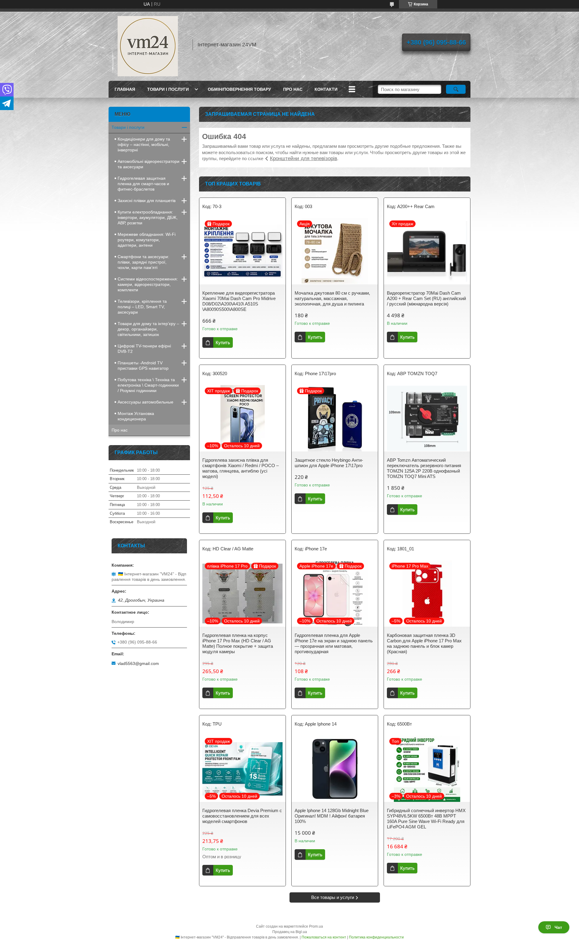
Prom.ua (316, 926)
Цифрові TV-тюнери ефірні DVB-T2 (144, 348)
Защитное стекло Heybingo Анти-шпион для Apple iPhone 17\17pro (329, 462)
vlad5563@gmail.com (138, 663)
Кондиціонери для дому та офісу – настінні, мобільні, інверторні (144, 144)
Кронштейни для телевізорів (303, 158)
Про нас (292, 89)
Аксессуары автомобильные (145, 402)
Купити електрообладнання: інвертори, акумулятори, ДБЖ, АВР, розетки (148, 217)
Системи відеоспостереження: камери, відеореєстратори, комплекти (148, 284)
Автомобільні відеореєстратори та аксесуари (148, 164)
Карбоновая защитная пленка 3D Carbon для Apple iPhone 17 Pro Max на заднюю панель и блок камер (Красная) (424, 643)
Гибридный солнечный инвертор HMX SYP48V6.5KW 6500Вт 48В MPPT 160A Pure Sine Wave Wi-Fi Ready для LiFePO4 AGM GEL (426, 818)
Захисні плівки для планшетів (147, 200)
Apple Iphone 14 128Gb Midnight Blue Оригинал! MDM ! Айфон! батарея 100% (332, 816)
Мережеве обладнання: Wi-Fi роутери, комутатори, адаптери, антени (147, 240)
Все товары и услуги (332, 897)
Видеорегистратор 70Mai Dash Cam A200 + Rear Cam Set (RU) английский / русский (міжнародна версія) (426, 298)
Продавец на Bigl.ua (289, 932)
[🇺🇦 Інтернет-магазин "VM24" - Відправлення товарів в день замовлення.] (148, 44)
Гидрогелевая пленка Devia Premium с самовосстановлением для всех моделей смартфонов (242, 816)
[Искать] (456, 89)
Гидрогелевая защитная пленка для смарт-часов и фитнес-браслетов (143, 183)
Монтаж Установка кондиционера (136, 416)
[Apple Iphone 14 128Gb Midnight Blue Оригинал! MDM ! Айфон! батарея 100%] (335, 769)
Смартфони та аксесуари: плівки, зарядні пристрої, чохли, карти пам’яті (143, 262)
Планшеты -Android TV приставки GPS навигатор (143, 365)
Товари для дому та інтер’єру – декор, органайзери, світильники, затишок (148, 329)
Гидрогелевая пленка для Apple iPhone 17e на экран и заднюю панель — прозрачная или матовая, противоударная (334, 643)
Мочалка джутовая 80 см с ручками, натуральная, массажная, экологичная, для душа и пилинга (332, 298)
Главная (125, 89)
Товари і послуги (168, 89)
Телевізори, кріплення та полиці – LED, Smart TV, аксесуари (142, 307)
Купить (223, 342)
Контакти (326, 89)
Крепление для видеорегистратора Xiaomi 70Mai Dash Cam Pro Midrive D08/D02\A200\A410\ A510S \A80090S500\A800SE (239, 301)
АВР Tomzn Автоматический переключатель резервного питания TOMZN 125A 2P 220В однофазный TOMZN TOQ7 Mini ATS (424, 468)
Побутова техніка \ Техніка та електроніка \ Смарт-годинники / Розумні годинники (148, 385)
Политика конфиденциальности (376, 937)
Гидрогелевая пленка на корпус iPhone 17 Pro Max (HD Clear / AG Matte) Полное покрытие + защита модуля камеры (237, 643)
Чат (558, 927)
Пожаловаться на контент (324, 937)
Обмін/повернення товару (239, 89)
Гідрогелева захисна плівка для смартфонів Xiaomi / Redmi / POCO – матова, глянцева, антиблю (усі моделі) (240, 468)
